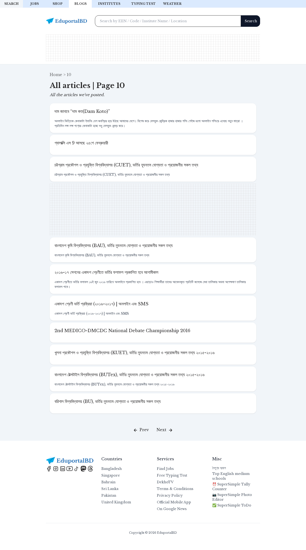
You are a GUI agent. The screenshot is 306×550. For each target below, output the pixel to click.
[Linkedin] (63, 468)
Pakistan (108, 495)
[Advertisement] (153, 47)
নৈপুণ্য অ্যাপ (219, 468)
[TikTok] (77, 468)
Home (56, 74)
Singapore (110, 475)
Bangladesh (111, 469)
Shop (57, 4)
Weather (172, 4)
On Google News (172, 509)
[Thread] (90, 468)
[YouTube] (70, 468)
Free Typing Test (172, 475)
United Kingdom (116, 502)
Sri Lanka (109, 489)
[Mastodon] (84, 468)
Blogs (80, 4)
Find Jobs (165, 469)
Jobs (34, 4)
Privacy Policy (170, 495)
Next (162, 429)
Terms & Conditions (175, 489)
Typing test (143, 4)
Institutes (109, 4)
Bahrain (108, 482)
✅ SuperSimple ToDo (231, 505)
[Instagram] (56, 468)
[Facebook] (49, 468)
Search (11, 4)
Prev (143, 429)
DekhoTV (165, 482)
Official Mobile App (174, 502)
